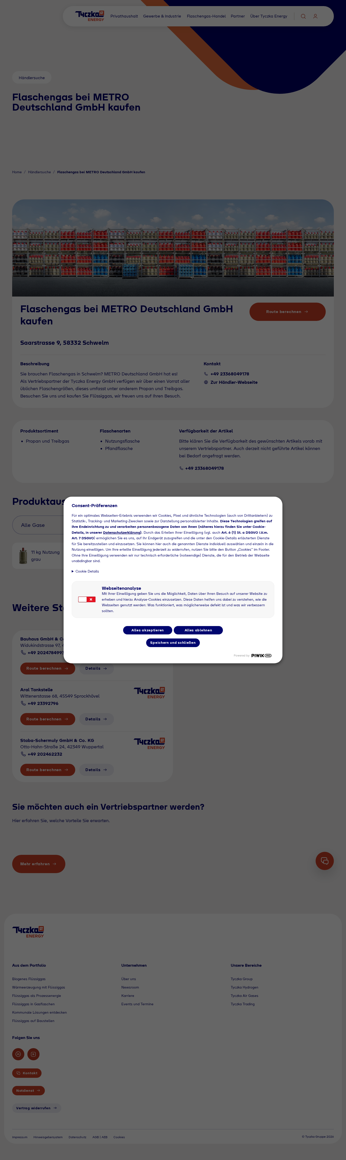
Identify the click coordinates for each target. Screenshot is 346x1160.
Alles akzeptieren (147, 630)
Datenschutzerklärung (121, 532)
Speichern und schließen (173, 642)
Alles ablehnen (198, 630)
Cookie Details (87, 571)
